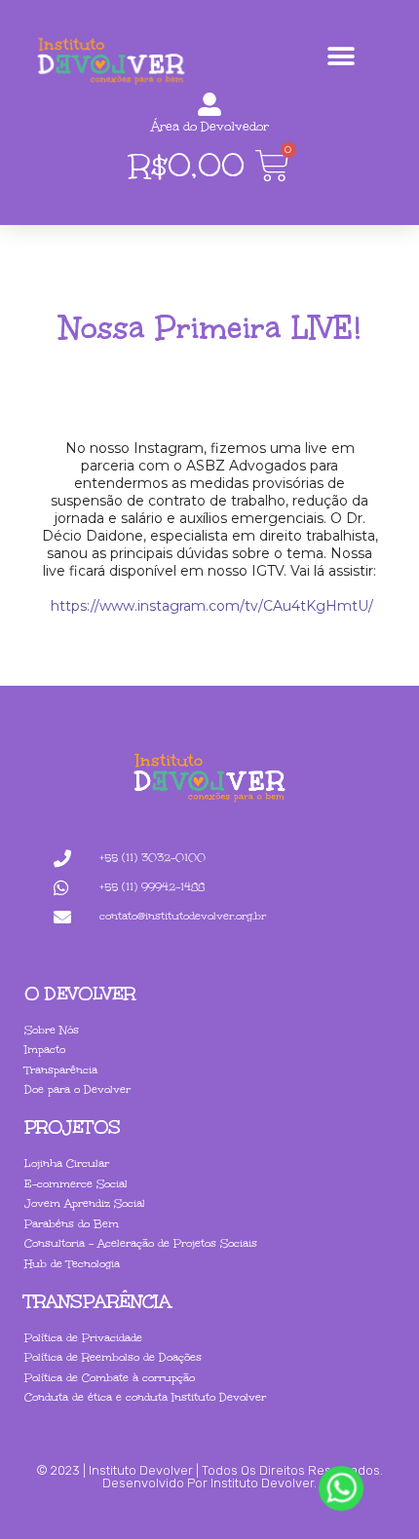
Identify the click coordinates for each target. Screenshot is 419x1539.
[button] (340, 56)
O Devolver (79, 993)
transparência (97, 1301)
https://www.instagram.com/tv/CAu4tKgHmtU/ (210, 606)
